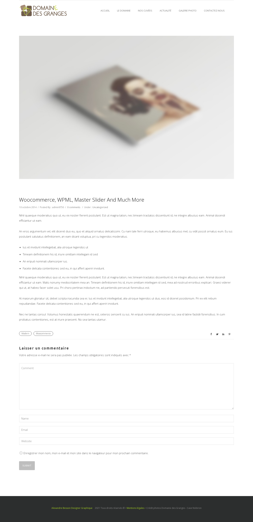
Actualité (165, 10)
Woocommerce (43, 333)
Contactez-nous (214, 10)
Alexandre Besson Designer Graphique (71, 508)
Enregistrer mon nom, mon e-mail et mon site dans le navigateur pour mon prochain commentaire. (86, 453)
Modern (25, 333)
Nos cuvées (145, 10)
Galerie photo (188, 10)
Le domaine (124, 10)
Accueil (105, 10)
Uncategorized (100, 207)
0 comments (73, 207)
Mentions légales (135, 508)
